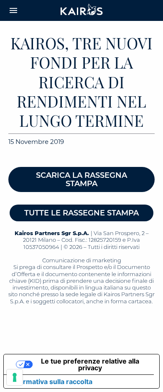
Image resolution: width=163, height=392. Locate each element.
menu (13, 10)
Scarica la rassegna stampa (81, 179)
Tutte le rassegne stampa (81, 213)
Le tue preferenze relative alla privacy (90, 364)
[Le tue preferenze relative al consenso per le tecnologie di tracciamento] (15, 377)
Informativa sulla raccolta (51, 381)
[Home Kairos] (81, 10)
